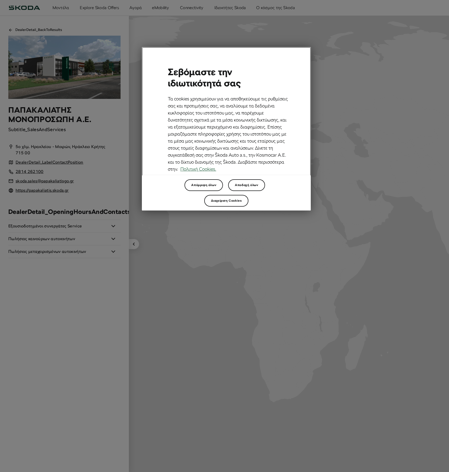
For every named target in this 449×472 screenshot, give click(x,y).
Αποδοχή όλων (246, 185)
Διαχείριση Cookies (226, 200)
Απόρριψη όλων (203, 185)
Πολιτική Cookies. (198, 169)
